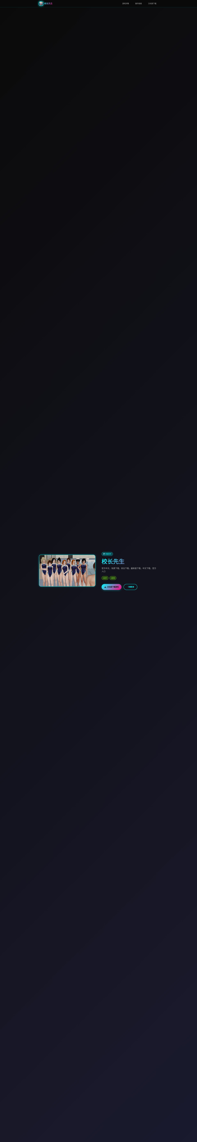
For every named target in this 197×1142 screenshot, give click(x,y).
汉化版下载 (152, 3)
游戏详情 (125, 3)
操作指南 (138, 3)
